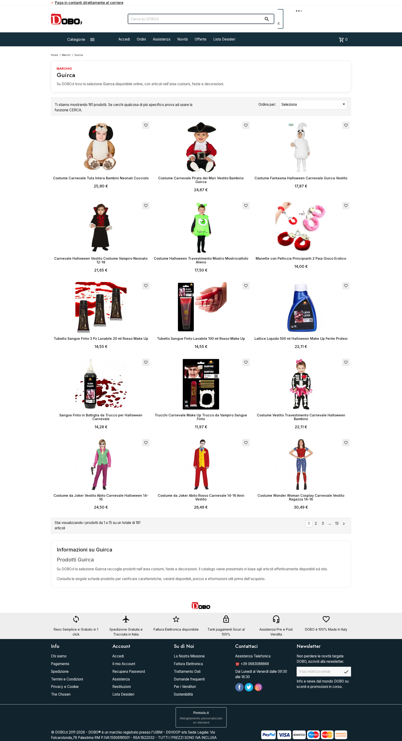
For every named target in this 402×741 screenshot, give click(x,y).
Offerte (200, 39)
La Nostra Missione (189, 656)
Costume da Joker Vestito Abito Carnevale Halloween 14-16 (101, 497)
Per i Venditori (185, 686)
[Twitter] (249, 687)
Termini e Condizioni (67, 679)
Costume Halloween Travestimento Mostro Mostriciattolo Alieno (201, 260)
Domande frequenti (189, 679)
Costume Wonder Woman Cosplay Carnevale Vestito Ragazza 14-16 (301, 497)
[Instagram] (258, 687)
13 (336, 523)
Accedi (124, 39)
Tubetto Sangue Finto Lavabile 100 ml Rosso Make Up (201, 338)
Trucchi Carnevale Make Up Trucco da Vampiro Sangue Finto (201, 417)
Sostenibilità (183, 694)
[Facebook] (239, 687)
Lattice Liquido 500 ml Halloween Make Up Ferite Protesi (301, 338)
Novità (182, 39)
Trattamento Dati (187, 671)
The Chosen (60, 694)
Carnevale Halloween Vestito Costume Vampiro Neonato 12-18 (100, 260)
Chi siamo (59, 656)
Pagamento (60, 664)
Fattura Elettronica (188, 664)
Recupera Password (128, 671)
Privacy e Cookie (65, 686)
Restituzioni (121, 686)
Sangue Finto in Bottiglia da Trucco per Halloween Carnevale (100, 417)
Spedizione (60, 671)
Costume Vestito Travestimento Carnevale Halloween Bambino (301, 417)
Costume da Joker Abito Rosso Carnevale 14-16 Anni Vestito (201, 497)
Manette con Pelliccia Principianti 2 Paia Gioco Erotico (301, 258)
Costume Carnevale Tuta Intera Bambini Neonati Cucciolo (101, 178)
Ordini (141, 39)
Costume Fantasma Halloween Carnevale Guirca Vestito (301, 178)
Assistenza (161, 39)
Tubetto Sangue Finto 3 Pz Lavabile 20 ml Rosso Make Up (101, 338)
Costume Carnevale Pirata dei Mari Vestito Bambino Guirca (201, 180)
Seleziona (314, 104)
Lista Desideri (224, 39)
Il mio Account (123, 664)
